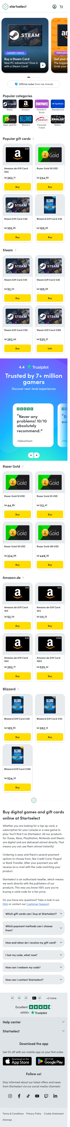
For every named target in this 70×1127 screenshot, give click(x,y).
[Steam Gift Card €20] (18, 205)
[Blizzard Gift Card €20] (50, 205)
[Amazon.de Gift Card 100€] (50, 643)
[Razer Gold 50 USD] (50, 154)
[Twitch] (47, 1096)
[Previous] (30, 455)
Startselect (11, 1030)
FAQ (5, 904)
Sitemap (7, 1119)
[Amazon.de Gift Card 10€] (18, 593)
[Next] (37, 455)
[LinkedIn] (56, 1096)
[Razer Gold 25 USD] (50, 482)
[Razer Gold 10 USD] (18, 482)
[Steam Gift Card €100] (50, 316)
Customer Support (38, 904)
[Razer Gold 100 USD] (50, 532)
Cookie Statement (54, 1113)
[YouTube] (38, 1096)
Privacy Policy (33, 1113)
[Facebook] (20, 1096)
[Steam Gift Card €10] (18, 265)
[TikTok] (29, 1096)
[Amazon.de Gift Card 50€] (18, 154)
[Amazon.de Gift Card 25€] (50, 593)
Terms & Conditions (13, 1113)
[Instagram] (11, 1096)
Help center (12, 1021)
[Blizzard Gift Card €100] (17, 755)
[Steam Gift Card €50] (18, 316)
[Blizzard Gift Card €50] (50, 704)
